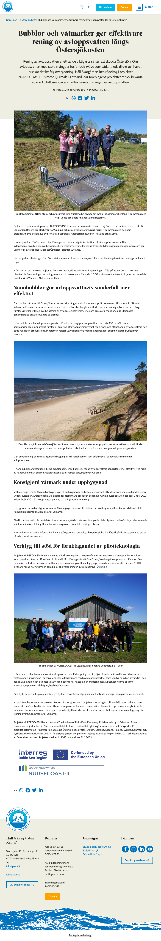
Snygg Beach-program (97, 846)
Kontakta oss (13, 874)
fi (89, 7)
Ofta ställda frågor (92, 854)
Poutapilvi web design (80, 935)
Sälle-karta (91, 850)
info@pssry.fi (13, 866)
